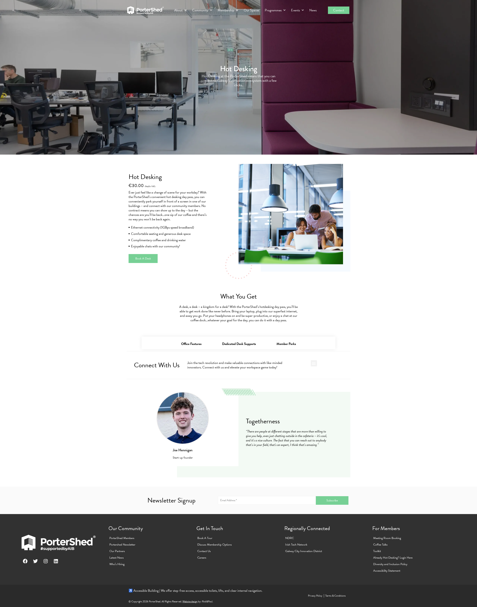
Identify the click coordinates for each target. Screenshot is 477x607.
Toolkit (377, 551)
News (313, 10)
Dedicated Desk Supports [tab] (239, 343)
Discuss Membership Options (214, 544)
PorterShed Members (121, 538)
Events (295, 10)
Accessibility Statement (386, 570)
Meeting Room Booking (387, 538)
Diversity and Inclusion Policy (390, 564)
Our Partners (117, 551)
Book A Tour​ (204, 538)
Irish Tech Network (296, 544)
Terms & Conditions (335, 596)
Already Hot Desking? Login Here (393, 557)
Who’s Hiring (116, 564)
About (178, 10)
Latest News (116, 557)
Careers (201, 557)
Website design (190, 601)
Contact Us (204, 551)
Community (200, 10)
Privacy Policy (315, 596)
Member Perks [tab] (286, 343)
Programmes (273, 10)
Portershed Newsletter (122, 544)
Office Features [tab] (191, 343)
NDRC (289, 538)
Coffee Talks (380, 544)
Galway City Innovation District (303, 551)
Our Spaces (251, 10)
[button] (314, 363)
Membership (226, 10)
